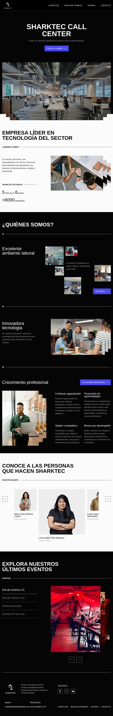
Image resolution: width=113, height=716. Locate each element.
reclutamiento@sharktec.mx (17, 707)
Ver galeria (100, 291)
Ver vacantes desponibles (93, 382)
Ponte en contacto (55, 48)
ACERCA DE (54, 5)
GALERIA (91, 5)
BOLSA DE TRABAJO (73, 5)
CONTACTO (106, 5)
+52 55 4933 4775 (38, 707)
